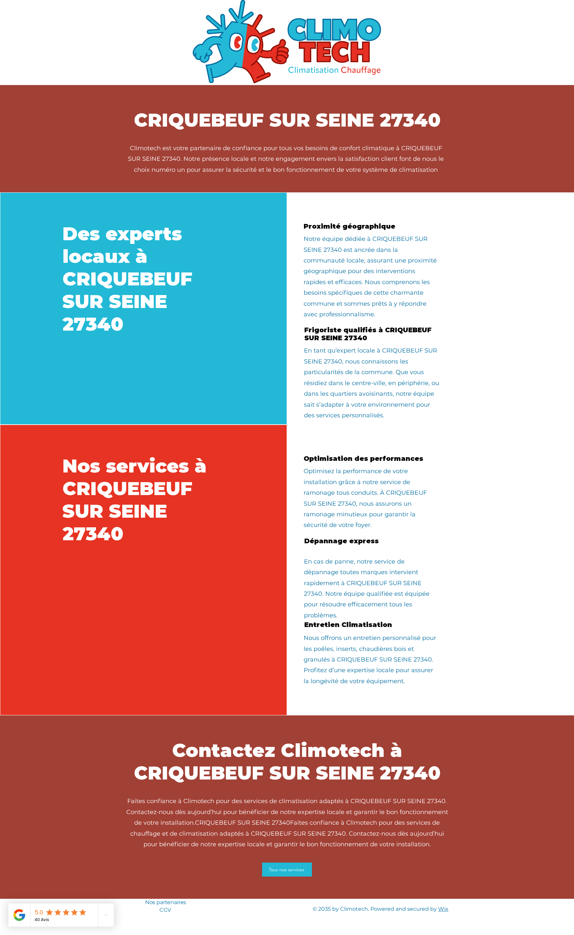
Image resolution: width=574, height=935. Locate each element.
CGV (165, 910)
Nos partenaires (165, 902)
